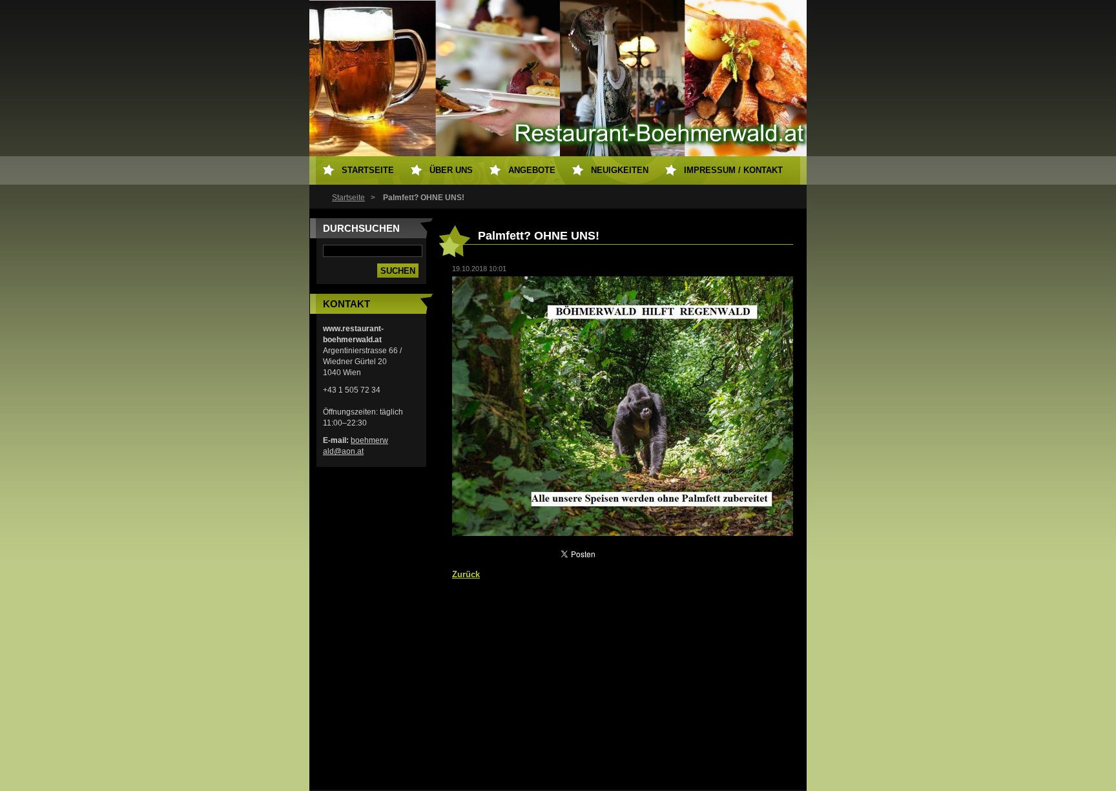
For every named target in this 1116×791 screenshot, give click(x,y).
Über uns (451, 170)
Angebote (531, 170)
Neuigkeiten (619, 170)
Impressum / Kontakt (733, 170)
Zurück (466, 574)
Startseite (348, 197)
